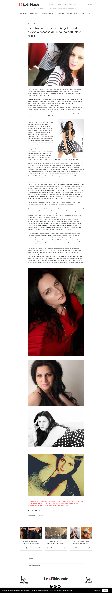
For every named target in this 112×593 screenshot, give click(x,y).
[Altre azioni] (83, 24)
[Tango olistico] (31, 533)
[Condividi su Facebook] (28, 510)
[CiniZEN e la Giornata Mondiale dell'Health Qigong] (56, 533)
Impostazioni (97, 590)
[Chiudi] (110, 590)
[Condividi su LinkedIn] (36, 510)
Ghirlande (32, 4)
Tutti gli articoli (23, 13)
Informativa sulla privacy (66, 590)
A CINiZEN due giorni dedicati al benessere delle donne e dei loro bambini (80, 542)
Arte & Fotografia (34, 13)
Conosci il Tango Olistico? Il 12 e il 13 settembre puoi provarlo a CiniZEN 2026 (31, 542)
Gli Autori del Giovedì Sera (73, 13)
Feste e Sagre (60, 13)
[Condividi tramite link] (39, 510)
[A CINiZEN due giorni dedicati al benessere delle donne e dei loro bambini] (81, 533)
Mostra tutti (89, 523)
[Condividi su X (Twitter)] (32, 510)
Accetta (105, 590)
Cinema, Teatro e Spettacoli (47, 13)
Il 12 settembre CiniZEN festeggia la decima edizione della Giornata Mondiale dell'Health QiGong (55, 542)
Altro (83, 13)
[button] (58, 5)
